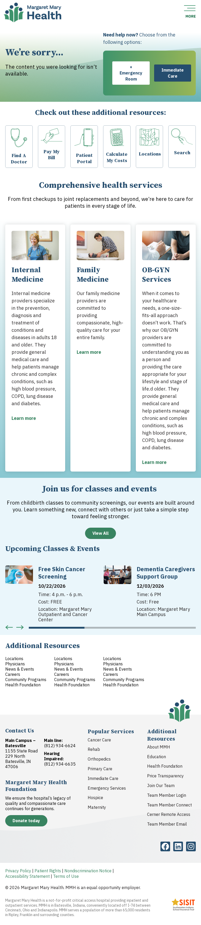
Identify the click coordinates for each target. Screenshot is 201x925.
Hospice (95, 797)
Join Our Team (161, 785)
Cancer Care (99, 739)
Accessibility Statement (27, 876)
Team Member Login (166, 795)
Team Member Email (167, 824)
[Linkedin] (178, 846)
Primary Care (100, 768)
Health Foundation (164, 766)
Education (156, 756)
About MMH (158, 747)
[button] (9, 627)
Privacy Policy (18, 870)
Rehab (94, 749)
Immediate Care (103, 778)
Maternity (97, 807)
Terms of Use (66, 876)
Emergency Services (107, 788)
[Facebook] (165, 846)
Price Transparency (165, 775)
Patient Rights (48, 870)
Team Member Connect (169, 805)
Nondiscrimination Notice (87, 870)
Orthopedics (99, 759)
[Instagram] (191, 846)
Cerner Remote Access (168, 814)
